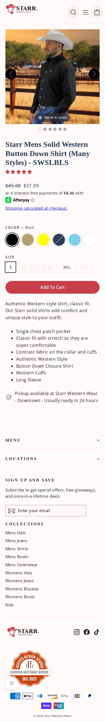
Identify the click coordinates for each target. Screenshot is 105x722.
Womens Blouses (22, 588)
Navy (59, 240)
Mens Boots (16, 556)
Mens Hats (15, 532)
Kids (9, 604)
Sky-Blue (74, 240)
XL (50, 267)
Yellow (43, 240)
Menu (13, 440)
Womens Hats (18, 572)
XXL (67, 267)
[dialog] (97, 12)
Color (19, 227)
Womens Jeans (19, 580)
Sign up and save (30, 480)
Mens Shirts (16, 548)
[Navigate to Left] (10, 74)
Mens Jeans (16, 540)
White (90, 240)
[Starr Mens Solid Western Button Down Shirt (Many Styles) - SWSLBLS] (40, 129)
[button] (18, 172)
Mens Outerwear (21, 564)
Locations (21, 458)
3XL (84, 267)
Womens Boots (20, 596)
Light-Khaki (27, 240)
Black (12, 240)
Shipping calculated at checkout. (36, 208)
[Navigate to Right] (94, 74)
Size (10, 257)
